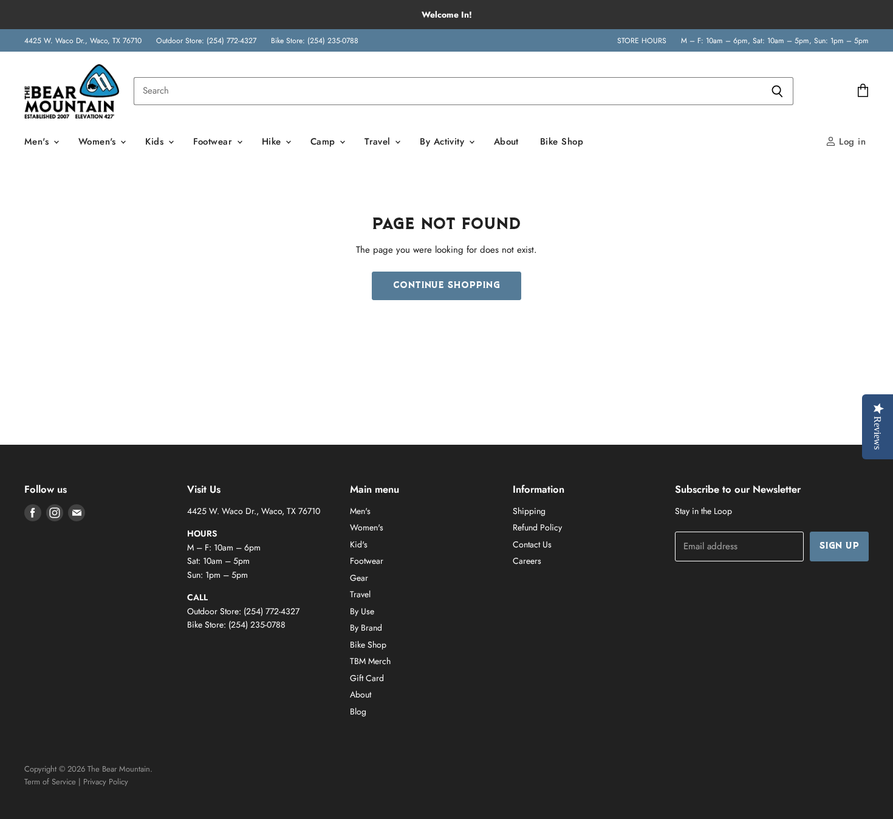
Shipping (529, 511)
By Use (362, 611)
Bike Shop (561, 141)
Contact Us (532, 544)
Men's (38, 141)
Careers (527, 561)
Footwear (214, 141)
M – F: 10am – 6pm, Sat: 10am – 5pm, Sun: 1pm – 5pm (775, 40)
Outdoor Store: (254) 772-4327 (206, 40)
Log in (851, 141)
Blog (358, 711)
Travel (379, 141)
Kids (155, 141)
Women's (99, 141)
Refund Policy (537, 527)
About (506, 141)
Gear (359, 578)
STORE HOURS (641, 40)
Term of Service (50, 781)
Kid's (359, 544)
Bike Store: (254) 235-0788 (314, 40)
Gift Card (367, 678)
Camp (324, 141)
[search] (447, 91)
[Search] (777, 91)
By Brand (366, 628)
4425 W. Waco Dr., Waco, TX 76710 (83, 40)
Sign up (839, 546)
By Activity (443, 141)
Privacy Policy (105, 781)
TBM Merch (370, 661)
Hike (273, 141)
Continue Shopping (446, 285)
